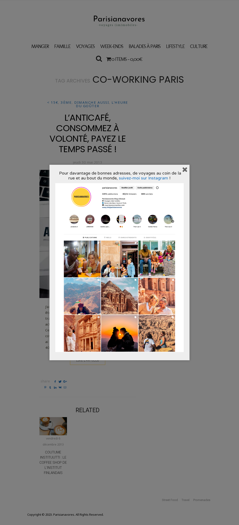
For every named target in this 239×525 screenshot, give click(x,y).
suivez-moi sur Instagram (143, 178)
